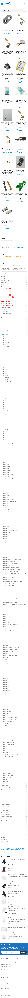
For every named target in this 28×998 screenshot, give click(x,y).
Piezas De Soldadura (5, 311)
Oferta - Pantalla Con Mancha (6, 303)
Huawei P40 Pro (5, 688)
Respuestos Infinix (4, 835)
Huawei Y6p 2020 (6, 752)
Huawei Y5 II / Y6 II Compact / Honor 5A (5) (10, 719)
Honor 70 (4, 367)
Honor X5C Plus (5, 406)
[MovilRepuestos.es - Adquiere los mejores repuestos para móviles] (7, 3)
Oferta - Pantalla (4, 301)
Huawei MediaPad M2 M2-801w (8, 579)
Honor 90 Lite (5, 373)
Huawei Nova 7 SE (6, 622)
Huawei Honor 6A (6, 485)
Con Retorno (4, 240)
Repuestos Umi (4, 822)
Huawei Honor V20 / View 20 (8, 515)
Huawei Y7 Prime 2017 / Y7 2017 (8, 758)
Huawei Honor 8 (5, 497)
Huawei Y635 (5, 750)
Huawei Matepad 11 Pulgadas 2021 (9, 561)
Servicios (3, 837)
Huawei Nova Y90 (6, 639)
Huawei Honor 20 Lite (6, 470)
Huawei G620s (5, 449)
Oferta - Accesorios (4, 295)
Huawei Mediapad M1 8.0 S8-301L (9, 577)
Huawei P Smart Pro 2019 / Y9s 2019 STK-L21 (11, 655)
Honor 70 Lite (5, 369)
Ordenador (3, 309)
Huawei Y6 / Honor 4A (6, 731)
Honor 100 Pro (5, 338)
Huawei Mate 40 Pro (6, 549)
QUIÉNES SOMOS (4, 960)
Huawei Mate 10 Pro (6, 532)
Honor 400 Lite (5, 352)
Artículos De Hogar (4, 282)
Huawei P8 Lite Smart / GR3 (7, 703)
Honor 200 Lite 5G (6, 342)
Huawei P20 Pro (5, 672)
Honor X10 (4, 396)
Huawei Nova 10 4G (6, 612)
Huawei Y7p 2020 (6, 767)
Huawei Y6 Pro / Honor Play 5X (8, 742)
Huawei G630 (5, 451)
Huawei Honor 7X (6, 495)
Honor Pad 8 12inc (6, 392)
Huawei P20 (5, 665)
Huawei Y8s (5, 771)
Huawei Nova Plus (6, 628)
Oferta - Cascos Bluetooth (6, 297)
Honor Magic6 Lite (6, 383)
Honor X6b (5, 414)
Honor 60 (4, 365)
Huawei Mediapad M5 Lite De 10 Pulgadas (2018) (11, 589)
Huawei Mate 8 (5, 553)
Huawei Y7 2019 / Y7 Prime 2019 (8, 756)
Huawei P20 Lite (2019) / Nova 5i (8, 667)
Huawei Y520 (5, 725)
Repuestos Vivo (4, 824)
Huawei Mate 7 (5, 551)
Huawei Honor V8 (6, 520)
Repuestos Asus (4, 323)
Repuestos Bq (4, 326)
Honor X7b (5, 421)
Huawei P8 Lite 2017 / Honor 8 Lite (9, 701)
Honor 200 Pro (5, 344)
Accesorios (3, 276)
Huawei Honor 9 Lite (6, 505)
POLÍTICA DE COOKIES (5, 964)
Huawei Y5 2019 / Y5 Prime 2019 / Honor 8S (10, 717)
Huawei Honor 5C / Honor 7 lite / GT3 (9, 478)
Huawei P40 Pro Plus (6, 690)
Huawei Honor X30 (6, 524)
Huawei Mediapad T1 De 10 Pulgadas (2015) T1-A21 (12, 591)
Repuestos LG (4, 791)
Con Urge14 (10, 240)
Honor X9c (4, 441)
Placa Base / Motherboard (6, 313)
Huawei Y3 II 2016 (6, 713)
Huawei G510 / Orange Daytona (8, 443)
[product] (7, 19)
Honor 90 (4, 371)
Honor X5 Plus (5, 400)
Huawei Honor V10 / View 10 (8, 513)
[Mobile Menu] (2, 4)
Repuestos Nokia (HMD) (5, 802)
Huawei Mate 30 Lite (6, 544)
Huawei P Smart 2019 (6, 645)
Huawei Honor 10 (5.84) (7, 464)
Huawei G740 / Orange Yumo (8, 458)
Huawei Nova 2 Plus (6, 616)
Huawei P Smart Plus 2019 (7, 653)
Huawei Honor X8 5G (6, 526)
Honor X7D (5, 425)
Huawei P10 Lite (5, 661)
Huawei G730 (5, 456)
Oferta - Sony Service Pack (6, 307)
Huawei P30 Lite (5, 676)
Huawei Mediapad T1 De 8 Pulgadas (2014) (10, 596)
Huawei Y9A (5, 779)
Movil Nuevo (3, 293)
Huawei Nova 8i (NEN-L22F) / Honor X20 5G (10, 624)
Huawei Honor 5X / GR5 (18, 50)
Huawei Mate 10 (5, 528)
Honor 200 (4, 340)
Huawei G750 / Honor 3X (7, 460)
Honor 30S (4, 348)
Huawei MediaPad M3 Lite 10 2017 (9, 583)
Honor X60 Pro (5, 410)
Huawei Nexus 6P (6, 608)
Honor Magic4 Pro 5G (6, 379)
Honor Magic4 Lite (6, 377)
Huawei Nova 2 (5, 614)
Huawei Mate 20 (5, 534)
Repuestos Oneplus (5, 806)
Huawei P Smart (5, 643)
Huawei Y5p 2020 (6, 729)
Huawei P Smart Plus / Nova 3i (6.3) (9, 651)
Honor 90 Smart (5, 375)
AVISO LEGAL (3, 962)
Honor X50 (4, 402)
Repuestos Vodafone (5, 826)
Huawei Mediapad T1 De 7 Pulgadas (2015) (10, 594)
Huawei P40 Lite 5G (6, 684)
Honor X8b (5, 431)
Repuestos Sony (4, 818)
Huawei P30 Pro (5, 678)
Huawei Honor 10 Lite (6, 466)
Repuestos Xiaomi (4, 831)
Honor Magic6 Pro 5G (6, 385)
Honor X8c (4, 433)
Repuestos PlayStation (5, 810)
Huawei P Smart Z (6, 657)
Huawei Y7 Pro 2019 (6, 762)
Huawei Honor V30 (6, 518)
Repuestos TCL (4, 820)
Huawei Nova (5, 610)
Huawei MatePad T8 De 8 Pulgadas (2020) (10, 571)
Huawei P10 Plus (6, 663)
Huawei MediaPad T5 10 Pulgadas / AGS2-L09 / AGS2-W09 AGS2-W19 (14, 605)
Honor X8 (4, 427)
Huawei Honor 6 (5, 482)
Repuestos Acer (4, 317)
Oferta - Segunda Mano (5, 305)
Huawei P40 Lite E (6, 686)
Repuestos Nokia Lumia (5, 804)
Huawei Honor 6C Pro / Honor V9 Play (9, 489)
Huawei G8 (5, 462)
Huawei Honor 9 (5, 503)
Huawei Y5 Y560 (5, 723)
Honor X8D (5, 435)
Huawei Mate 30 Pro (6, 546)
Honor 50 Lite (5, 361)
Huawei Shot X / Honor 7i (7, 711)
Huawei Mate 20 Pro (6, 538)
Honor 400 (4, 350)
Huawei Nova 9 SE (6, 626)
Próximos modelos (4, 315)
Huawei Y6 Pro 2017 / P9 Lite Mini (8, 744)
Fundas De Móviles (4, 288)
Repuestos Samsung (5, 814)
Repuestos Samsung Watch (6, 816)
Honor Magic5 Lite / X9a (7, 381)
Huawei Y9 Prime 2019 (7, 777)
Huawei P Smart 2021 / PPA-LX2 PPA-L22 (10, 649)
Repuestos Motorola (5, 798)
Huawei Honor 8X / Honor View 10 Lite (9, 501)
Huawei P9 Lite (5, 707)
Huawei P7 (4, 694)
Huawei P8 (4, 696)
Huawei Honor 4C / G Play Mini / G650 (9, 474)
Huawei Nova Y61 (6, 634)
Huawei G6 (5, 445)
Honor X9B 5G (5, 439)
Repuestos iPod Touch (5, 787)
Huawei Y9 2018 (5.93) (6, 773)
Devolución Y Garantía (16, 962)
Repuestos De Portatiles (5, 328)
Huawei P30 (5, 674)
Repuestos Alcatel (4, 319)
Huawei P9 (4, 705)
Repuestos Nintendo (5, 800)
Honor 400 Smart (6, 357)
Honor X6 (4, 408)
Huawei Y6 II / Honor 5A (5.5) (8, 740)
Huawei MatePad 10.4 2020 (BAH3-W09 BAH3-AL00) (12, 559)
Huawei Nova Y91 (6, 641)
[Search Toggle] (21, 4)
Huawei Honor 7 (5, 493)
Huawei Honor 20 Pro (6, 472)
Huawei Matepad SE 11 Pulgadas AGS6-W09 (11, 567)
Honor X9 (4, 437)
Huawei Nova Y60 (6, 632)
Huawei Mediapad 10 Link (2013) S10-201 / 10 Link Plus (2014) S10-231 (14, 574)
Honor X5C (5, 404)
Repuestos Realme (4, 812)
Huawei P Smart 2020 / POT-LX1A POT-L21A (11, 647)
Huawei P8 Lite (5, 698)
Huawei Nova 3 (5, 618)
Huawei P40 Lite (5, 682)
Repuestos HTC (4, 332)
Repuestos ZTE (4, 833)
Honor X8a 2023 (5, 429)
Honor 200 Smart (6, 346)
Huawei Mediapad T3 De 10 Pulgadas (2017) (11, 598)
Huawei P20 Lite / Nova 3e (7, 670)
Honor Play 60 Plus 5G (7, 394)
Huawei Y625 (5, 748)
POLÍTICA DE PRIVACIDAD (6, 966)
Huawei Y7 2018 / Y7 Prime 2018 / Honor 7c (10, 754)
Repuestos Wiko (4, 829)
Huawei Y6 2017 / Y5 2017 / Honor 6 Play (10, 734)
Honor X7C (5, 423)
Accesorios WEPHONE (5, 280)
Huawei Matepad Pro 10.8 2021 (8, 565)
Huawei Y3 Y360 (5, 715)
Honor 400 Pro (5, 354)
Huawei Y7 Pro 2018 (6, 760)
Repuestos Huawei (5, 334)
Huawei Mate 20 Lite (6, 536)
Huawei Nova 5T (6, 620)
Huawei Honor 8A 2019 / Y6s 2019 (9, 499)
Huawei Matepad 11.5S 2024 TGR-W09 (10, 563)
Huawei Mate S (5, 557)
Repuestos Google (4, 330)
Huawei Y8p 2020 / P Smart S (8, 769)
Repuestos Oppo (4, 808)
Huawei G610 (5, 447)
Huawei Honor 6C (6, 487)
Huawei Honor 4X (6, 476)
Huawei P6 (4, 692)
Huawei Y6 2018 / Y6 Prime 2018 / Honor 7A (10, 736)
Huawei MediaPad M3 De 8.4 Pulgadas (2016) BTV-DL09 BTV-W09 (14, 581)
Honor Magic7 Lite (6, 387)
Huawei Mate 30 (5, 542)
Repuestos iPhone (4, 785)
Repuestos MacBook (5, 793)
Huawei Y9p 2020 (6, 781)
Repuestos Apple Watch (5, 321)
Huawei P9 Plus (5, 709)
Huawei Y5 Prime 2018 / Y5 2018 (8, 721)
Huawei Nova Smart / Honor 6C (8, 630)
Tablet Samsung (4, 839)
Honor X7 (4, 416)
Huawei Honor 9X (6, 509)
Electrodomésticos (4, 286)
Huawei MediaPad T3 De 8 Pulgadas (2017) (10, 602)
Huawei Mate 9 (5, 555)
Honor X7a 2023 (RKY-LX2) (7, 418)
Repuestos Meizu (4, 796)
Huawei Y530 (5, 727)
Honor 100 (4, 336)
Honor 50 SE (5, 363)
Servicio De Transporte (16, 960)
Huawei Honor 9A (6, 507)
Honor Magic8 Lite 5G (6, 390)
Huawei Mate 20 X (6, 540)
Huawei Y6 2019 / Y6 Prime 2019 (8, 738)
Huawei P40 (5, 680)
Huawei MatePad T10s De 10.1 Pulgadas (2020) (11, 569)
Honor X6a (4, 412)
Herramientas (3, 290)
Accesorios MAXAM (4, 278)
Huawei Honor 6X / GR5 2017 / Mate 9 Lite (7, 26)
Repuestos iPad (4, 783)
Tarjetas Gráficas (4, 841)
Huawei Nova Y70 (6, 637)
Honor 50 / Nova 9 (6, 359)
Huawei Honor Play (6, 511)
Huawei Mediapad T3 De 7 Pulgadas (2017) (10, 600)
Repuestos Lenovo (4, 789)
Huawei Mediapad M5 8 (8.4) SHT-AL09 (10, 585)
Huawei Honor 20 (6, 468)
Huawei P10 (5, 659)
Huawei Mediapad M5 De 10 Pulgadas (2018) (11, 587)
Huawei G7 (5, 454)
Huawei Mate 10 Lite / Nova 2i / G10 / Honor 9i (11, 530)
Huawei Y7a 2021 (6, 765)
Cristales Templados (5, 284)
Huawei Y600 (5, 746)
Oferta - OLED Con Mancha (6, 299)
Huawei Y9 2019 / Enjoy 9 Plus (8, 775)
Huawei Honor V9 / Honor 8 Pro (8, 522)
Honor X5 (4, 398)
